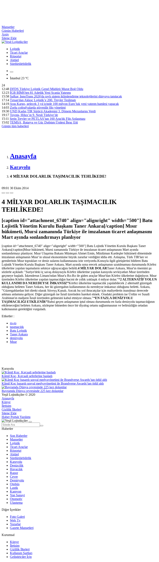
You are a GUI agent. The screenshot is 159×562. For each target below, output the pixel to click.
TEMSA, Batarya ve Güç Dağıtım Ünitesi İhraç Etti (44, 122)
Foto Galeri (17, 516)
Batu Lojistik (18, 330)
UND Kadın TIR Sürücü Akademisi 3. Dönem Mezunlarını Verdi (53, 111)
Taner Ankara (19, 334)
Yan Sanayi (17, 495)
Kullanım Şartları (21, 553)
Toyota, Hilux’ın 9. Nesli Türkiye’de (34, 115)
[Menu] (11, 71)
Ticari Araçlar (19, 52)
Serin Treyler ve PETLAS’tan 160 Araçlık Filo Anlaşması (47, 118)
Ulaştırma (16, 502)
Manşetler (8, 27)
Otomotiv (16, 499)
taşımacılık (17, 327)
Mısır (13, 341)
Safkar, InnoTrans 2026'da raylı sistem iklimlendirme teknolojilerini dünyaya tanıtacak (66, 96)
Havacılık (16, 469)
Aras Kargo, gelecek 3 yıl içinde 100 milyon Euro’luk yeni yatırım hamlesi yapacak (64, 104)
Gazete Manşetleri (22, 528)
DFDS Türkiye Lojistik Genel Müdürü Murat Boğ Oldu (46, 89)
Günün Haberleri (13, 30)
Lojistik (15, 49)
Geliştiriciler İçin (21, 556)
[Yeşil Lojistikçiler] (15, 42)
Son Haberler (18, 435)
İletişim (6, 406)
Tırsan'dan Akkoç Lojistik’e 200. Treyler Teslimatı (43, 100)
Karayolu (16, 461)
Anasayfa (8, 398)
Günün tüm (15, 126)
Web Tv (15, 520)
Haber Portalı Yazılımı (16, 417)
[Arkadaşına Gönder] (3, 193)
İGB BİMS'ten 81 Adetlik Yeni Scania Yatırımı (40, 92)
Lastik (14, 488)
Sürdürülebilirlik (20, 63)
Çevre (14, 476)
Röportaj (15, 56)
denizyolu (16, 338)
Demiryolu (17, 480)
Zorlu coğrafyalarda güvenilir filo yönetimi (38, 107)
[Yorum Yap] (11, 193)
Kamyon (15, 491)
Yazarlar (15, 524)
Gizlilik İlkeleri (11, 409)
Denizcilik (16, 465)
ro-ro (13, 323)
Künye (6, 402)
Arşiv (5, 34)
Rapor (14, 473)
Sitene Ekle (9, 38)
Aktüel (14, 60)
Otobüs (14, 484)
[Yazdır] (7, 193)
